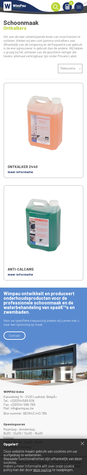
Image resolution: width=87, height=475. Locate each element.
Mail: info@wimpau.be (18, 408)
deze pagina (42, 469)
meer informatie (20, 172)
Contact (14, 335)
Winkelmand (71, 3)
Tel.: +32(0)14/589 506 (19, 401)
